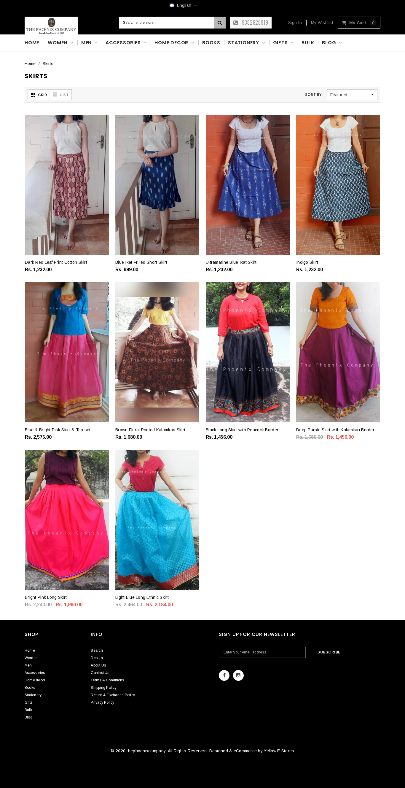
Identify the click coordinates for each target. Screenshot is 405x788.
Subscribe (329, 652)
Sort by (313, 94)
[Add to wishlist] (33, 261)
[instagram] (238, 675)
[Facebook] (224, 675)
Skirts (48, 63)
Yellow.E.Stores (279, 750)
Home (30, 63)
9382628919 (254, 22)
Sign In (295, 22)
